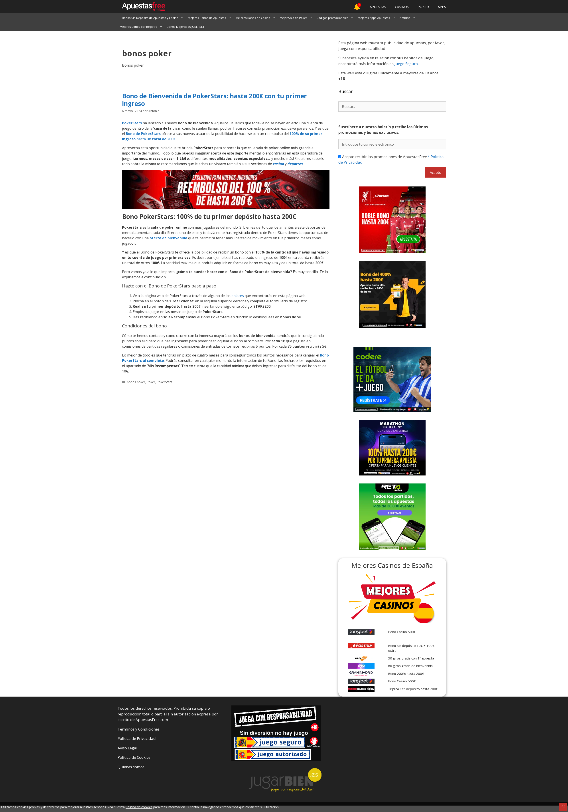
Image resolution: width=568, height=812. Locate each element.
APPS (442, 6)
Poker (151, 382)
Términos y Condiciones (139, 729)
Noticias (405, 18)
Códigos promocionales (332, 18)
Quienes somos (131, 766)
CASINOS (402, 6)
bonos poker (136, 382)
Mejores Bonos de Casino (253, 18)
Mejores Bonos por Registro (138, 27)
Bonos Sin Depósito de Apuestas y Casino (150, 18)
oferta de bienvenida (168, 238)
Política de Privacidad (137, 738)
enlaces (237, 295)
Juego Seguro (406, 63)
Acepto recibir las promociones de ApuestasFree (391, 159)
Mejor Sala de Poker (293, 18)
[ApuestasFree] (141, 6)
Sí (563, 806)
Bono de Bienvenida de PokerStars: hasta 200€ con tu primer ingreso (214, 100)
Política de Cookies (134, 757)
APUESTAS (378, 6)
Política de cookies (139, 807)
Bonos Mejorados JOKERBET (185, 27)
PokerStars (132, 123)
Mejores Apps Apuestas (374, 18)
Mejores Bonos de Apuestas (207, 18)
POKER (423, 6)
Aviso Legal (127, 748)
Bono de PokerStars (143, 133)
